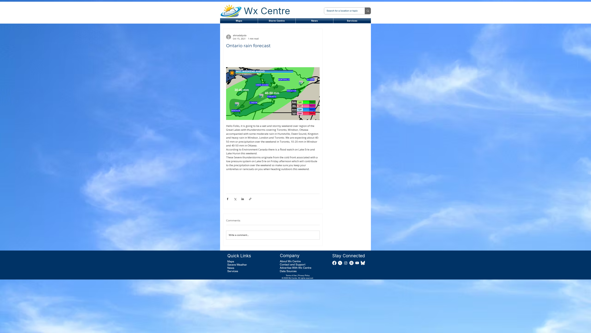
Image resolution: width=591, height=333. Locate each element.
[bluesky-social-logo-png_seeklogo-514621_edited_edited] (363, 263)
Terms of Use (291, 275)
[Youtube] (357, 263)
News (230, 267)
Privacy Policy (304, 275)
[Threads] (351, 263)
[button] (277, 20)
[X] (340, 263)
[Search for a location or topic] (368, 11)
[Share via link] (250, 198)
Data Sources (288, 271)
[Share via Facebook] (227, 198)
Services (232, 271)
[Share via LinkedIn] (242, 198)
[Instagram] (346, 263)
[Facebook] (334, 263)
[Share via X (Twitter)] (235, 198)
